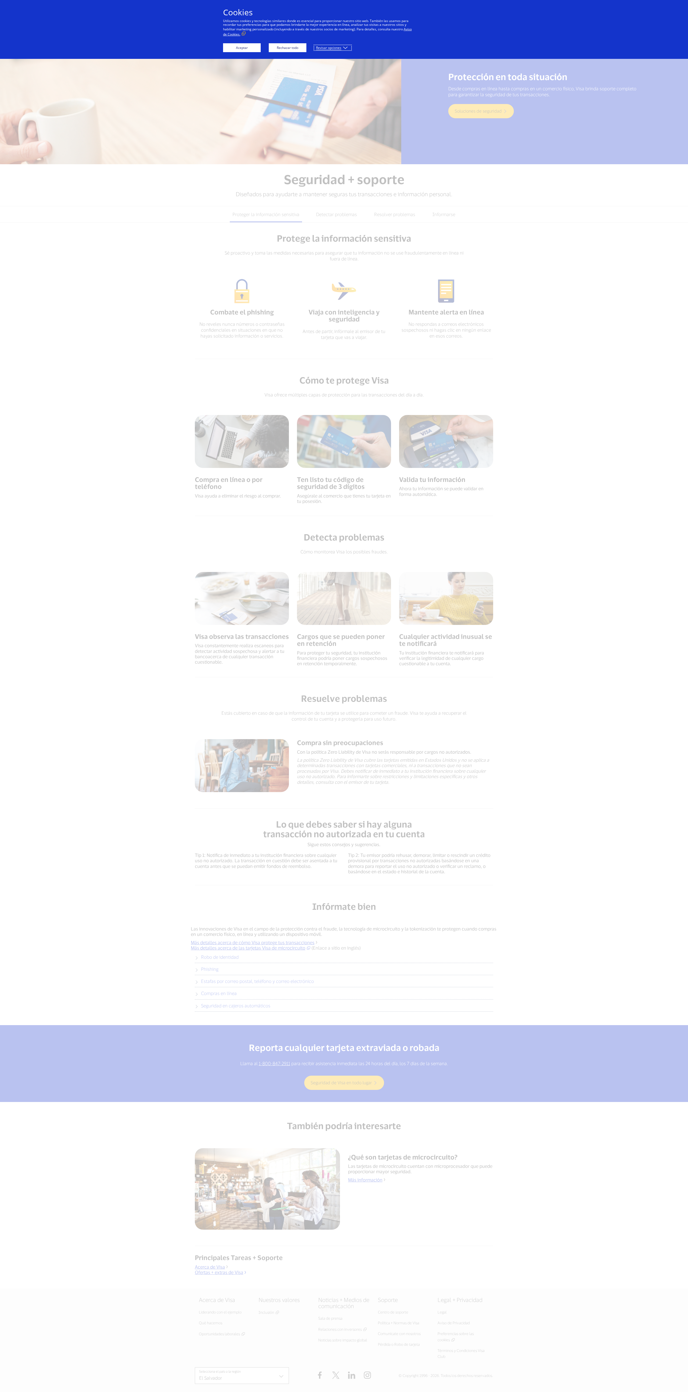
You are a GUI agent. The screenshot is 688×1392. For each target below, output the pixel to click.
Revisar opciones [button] (328, 47)
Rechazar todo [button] (287, 47)
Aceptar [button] (242, 47)
